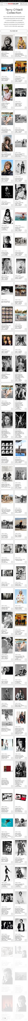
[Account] (24, 4)
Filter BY (14, 31)
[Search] (21, 4)
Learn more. (21, 26)
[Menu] (2, 4)
